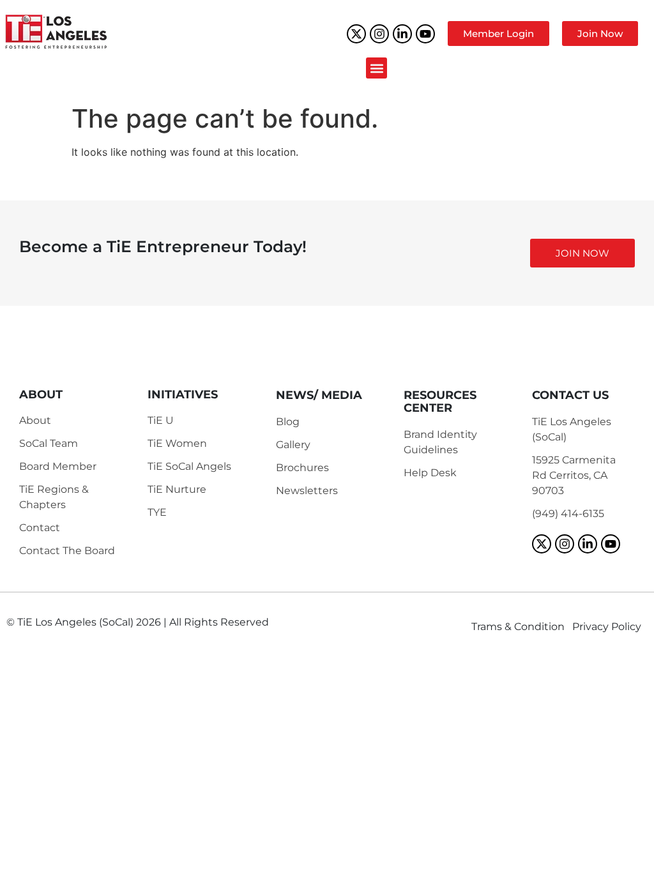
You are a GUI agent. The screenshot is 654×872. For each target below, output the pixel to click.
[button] (376, 68)
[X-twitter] (356, 33)
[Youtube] (425, 33)
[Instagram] (379, 33)
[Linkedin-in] (402, 33)
